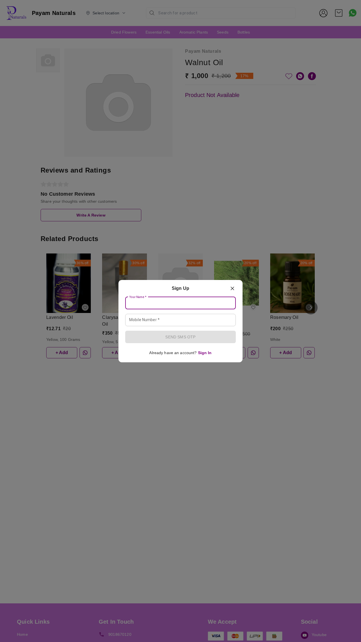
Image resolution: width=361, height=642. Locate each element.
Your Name (138, 297)
